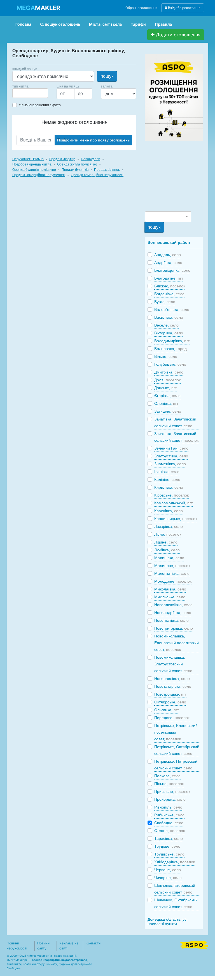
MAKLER (38, 7)
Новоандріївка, (172, 612)
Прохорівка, (170, 799)
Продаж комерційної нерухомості (38, 175)
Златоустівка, (171, 456)
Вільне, (165, 356)
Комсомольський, (173, 503)
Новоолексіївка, (173, 604)
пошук (107, 76)
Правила (163, 24)
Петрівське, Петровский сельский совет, (175, 764)
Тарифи (138, 24)
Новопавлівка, (172, 678)
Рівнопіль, (168, 807)
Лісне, (167, 534)
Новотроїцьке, (170, 694)
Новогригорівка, (173, 628)
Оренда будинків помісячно (34, 170)
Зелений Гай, (171, 448)
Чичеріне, (168, 877)
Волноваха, (170, 348)
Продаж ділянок (107, 170)
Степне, (169, 830)
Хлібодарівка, (174, 862)
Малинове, (172, 565)
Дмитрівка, (168, 372)
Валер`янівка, (171, 309)
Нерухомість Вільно (28, 159)
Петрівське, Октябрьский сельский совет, (176, 750)
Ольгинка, (166, 710)
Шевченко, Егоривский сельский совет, (174, 888)
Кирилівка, (168, 487)
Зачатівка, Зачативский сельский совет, (175, 422)
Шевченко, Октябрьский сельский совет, (176, 903)
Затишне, (167, 411)
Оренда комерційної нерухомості (97, 175)
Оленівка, (166, 403)
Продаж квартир (62, 159)
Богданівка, (169, 294)
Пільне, (169, 783)
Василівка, (168, 317)
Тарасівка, (168, 838)
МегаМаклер (17, 959)
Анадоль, (167, 254)
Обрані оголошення (141, 8)
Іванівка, (166, 471)
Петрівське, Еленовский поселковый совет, (176, 732)
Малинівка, (169, 558)
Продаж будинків (75, 170)
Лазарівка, (168, 526)
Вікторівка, (168, 333)
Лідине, (165, 542)
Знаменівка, (170, 464)
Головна (23, 24)
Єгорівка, (167, 395)
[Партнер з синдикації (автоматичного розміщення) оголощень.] (194, 944)
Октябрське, (170, 702)
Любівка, (167, 550)
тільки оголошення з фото (40, 105)
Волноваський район (169, 242)
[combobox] (30, 93)
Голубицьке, (170, 364)
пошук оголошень (62, 24)
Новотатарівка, (172, 686)
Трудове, (167, 846)
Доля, (167, 380)
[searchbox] (22, 93)
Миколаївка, (170, 589)
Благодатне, (168, 278)
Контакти (93, 943)
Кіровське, (171, 495)
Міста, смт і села (105, 24)
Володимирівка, (172, 341)
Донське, (165, 388)
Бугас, (164, 301)
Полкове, (167, 776)
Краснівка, (168, 511)
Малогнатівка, (172, 573)
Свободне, (168, 823)
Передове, (172, 717)
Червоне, (167, 870)
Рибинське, (169, 815)
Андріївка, (168, 262)
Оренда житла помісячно (77, 164)
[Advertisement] (180, 176)
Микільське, (169, 597)
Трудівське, (169, 854)
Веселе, (166, 325)
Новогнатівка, (171, 620)
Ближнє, (169, 286)
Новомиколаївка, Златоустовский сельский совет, (173, 664)
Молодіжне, (172, 581)
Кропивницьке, (175, 518)
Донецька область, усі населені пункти (167, 921)
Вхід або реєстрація (183, 8)
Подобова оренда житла (32, 164)
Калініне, (167, 479)
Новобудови (90, 159)
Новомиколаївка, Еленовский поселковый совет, (176, 643)
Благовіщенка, (172, 270)
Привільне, (172, 791)
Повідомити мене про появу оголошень (93, 140)
